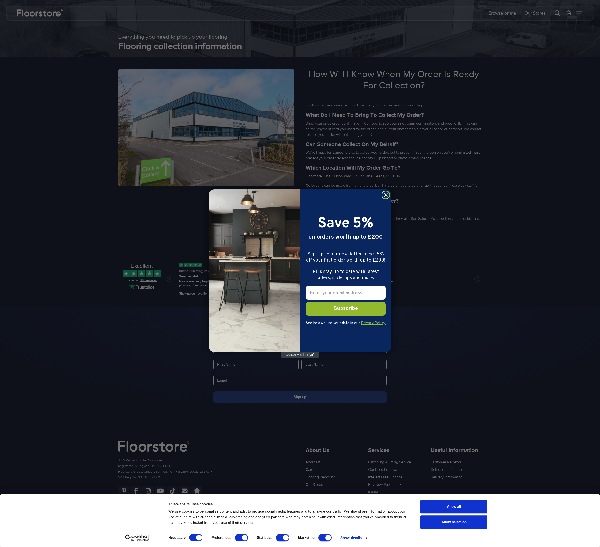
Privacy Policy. (373, 323)
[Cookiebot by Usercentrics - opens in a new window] (137, 537)
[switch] (241, 537)
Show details (351, 538)
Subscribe (346, 308)
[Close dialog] (386, 195)
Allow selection (454, 522)
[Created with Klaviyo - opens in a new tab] (300, 355)
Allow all (454, 507)
